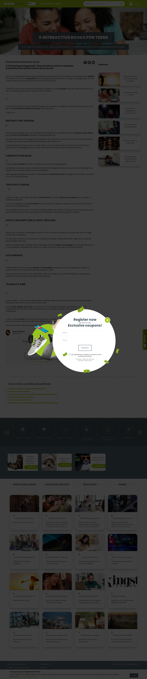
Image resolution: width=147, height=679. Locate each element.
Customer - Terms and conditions (85, 359)
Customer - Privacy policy (85, 360)
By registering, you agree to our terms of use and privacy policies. (86, 355)
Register (85, 348)
